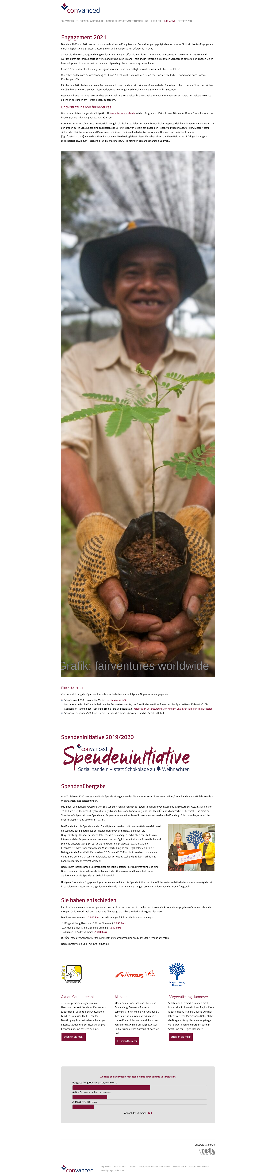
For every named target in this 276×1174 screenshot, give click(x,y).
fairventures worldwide (122, 113)
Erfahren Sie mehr (73, 1036)
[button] (154, 1166)
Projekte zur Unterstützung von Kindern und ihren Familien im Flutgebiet (172, 709)
